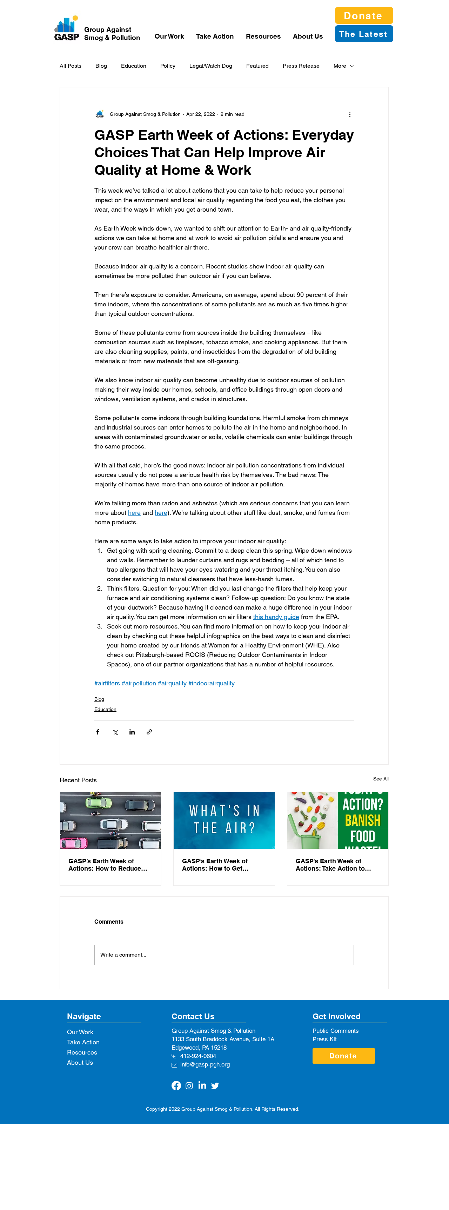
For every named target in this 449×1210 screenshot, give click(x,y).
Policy (167, 65)
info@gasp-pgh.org (205, 1064)
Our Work (80, 1032)
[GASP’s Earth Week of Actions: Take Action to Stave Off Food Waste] (337, 820)
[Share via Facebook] (97, 732)
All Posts (70, 65)
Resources (82, 1052)
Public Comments (336, 1030)
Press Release (301, 65)
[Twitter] (215, 1085)
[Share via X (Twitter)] (115, 732)
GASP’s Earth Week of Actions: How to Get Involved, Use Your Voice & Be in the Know (221, 864)
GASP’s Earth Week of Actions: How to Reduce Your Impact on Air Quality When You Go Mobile (107, 864)
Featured (257, 65)
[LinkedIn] (202, 1085)
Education (133, 65)
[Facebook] (176, 1085)
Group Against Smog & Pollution (112, 33)
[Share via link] (149, 732)
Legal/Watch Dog (210, 65)
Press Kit (325, 1039)
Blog (101, 65)
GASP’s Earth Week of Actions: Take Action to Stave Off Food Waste (330, 864)
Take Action (83, 1042)
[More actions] (350, 114)
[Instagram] (189, 1085)
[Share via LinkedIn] (132, 732)
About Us (80, 1062)
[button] (170, 36)
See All (381, 779)
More (340, 65)
